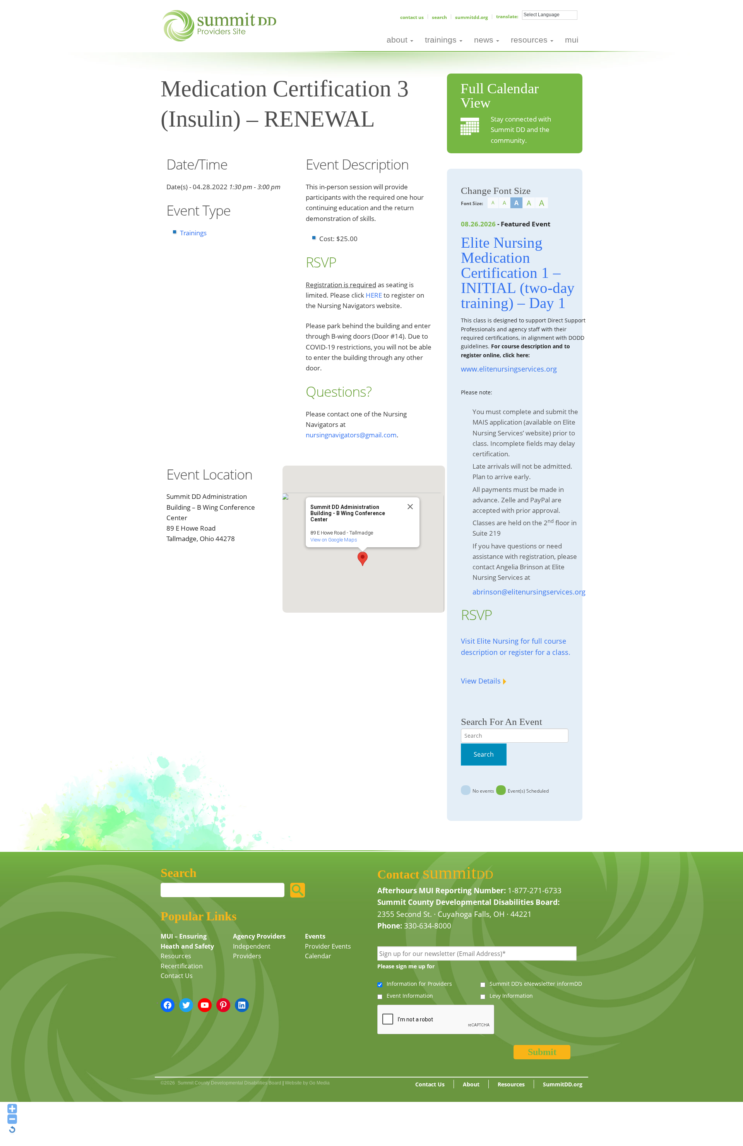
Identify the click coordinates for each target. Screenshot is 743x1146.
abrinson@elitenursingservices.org (529, 591)
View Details (481, 680)
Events (315, 936)
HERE (374, 295)
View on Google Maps (333, 540)
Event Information (410, 995)
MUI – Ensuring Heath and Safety (187, 941)
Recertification (182, 966)
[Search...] (297, 890)
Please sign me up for (406, 966)
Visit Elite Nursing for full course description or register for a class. (515, 646)
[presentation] (436, 1020)
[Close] (410, 506)
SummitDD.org (471, 17)
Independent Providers (251, 951)
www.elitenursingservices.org (509, 368)
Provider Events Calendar (328, 951)
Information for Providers (419, 983)
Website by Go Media (307, 1083)
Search (439, 17)
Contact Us (412, 17)
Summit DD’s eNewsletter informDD (536, 983)
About (471, 1084)
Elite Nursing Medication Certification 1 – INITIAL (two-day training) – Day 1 (518, 272)
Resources (176, 956)
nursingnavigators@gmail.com (351, 434)
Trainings (193, 232)
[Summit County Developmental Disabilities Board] (221, 25)
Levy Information (511, 995)
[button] (363, 559)
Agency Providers (259, 936)
